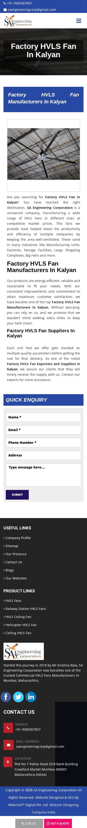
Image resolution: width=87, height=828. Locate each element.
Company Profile (18, 538)
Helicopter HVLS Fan (21, 625)
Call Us (30, 823)
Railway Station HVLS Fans (25, 608)
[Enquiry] (48, 823)
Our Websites (16, 578)
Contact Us (13, 562)
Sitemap (11, 546)
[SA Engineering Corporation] (18, 20)
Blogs (9, 570)
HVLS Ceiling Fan (18, 617)
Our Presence (16, 554)
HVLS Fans (13, 600)
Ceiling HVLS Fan (18, 633)
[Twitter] (18, 696)
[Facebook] (6, 696)
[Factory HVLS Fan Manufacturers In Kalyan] (43, 155)
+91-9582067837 (19, 3)
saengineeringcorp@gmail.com (31, 9)
